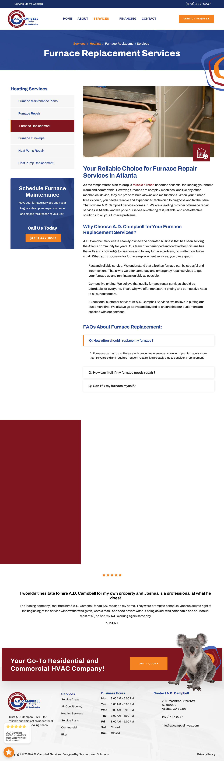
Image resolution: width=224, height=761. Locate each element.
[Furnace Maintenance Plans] (42, 101)
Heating (95, 43)
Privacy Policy (206, 754)
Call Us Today (42, 228)
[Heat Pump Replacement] (42, 163)
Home (67, 18)
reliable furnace (143, 185)
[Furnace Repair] (42, 114)
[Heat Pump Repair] (42, 151)
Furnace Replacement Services (127, 43)
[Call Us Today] (42, 221)
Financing (127, 18)
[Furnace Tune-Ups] (42, 138)
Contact (149, 18)
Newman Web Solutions (94, 754)
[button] (148, 340)
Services (101, 18)
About (83, 18)
